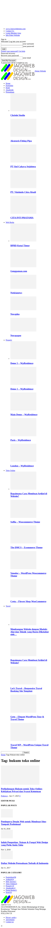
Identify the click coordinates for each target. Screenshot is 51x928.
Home (8, 83)
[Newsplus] (23, 310)
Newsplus (15, 314)
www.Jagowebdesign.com (16, 29)
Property (9, 340)
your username (28, 44)
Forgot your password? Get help (13, 51)
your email (27, 58)
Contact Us (10, 31)
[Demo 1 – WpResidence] (23, 384)
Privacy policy (11, 917)
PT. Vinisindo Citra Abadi (23, 192)
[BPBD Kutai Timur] (23, 241)
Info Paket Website (13, 35)
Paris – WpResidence (20, 440)
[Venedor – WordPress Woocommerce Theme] (23, 568)
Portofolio (9, 86)
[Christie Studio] (23, 111)
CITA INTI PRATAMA (21, 217)
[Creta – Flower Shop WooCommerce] (23, 597)
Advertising (10, 920)
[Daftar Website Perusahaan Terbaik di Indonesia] (7, 859)
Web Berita (10, 222)
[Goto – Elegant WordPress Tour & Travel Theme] (23, 712)
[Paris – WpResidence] (23, 436)
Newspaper (15, 335)
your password (28, 46)
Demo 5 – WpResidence (21, 363)
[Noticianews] (23, 288)
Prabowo (4, 796)
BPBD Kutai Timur (20, 245)
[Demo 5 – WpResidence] (23, 359)
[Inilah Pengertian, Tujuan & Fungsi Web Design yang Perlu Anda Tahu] (7, 838)
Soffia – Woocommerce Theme (25, 522)
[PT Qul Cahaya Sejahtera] (23, 162)
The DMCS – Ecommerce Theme (26, 547)
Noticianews (16, 292)
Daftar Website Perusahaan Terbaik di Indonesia (24, 863)
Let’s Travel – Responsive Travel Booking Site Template (26, 689)
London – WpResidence (22, 466)
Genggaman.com (18, 271)
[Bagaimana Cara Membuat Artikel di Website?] (23, 489)
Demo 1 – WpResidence (21, 389)
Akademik (10, 90)
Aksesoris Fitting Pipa (21, 141)
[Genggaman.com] (23, 267)
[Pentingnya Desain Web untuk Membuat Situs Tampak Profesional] (7, 817)
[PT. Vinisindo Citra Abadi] (23, 187)
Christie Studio (17, 115)
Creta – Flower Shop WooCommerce (28, 601)
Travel (8, 606)
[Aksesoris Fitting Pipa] (23, 136)
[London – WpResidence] (23, 461)
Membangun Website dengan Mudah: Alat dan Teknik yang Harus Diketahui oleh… (29, 632)
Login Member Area (13, 33)
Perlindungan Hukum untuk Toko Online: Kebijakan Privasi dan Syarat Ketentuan (21, 790)
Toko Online (10, 470)
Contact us (10, 922)
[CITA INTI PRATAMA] (23, 213)
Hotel (8, 88)
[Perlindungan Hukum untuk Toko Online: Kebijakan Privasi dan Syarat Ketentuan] (20, 784)
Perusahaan (10, 92)
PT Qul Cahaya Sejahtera (23, 166)
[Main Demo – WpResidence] (23, 410)
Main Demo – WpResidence (23, 414)
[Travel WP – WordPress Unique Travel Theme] (23, 740)
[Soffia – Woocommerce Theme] (23, 517)
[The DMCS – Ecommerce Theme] (23, 543)
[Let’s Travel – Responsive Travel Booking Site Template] (23, 684)
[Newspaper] (23, 331)
